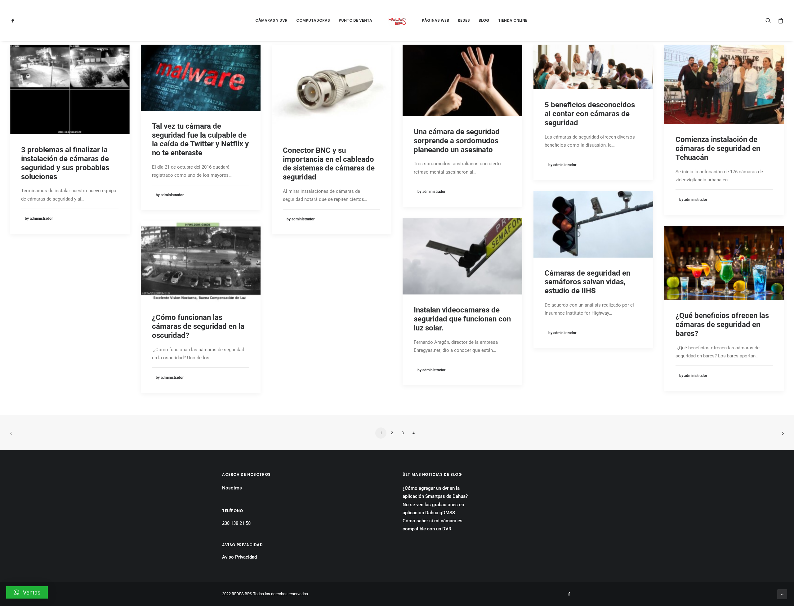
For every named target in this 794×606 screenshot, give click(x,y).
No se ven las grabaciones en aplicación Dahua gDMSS (433, 508)
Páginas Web (435, 20)
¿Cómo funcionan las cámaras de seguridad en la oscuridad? (198, 326)
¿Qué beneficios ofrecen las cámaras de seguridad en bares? (722, 324)
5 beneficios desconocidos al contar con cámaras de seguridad (590, 113)
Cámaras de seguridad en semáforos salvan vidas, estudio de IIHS (587, 282)
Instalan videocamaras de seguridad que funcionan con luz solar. (462, 319)
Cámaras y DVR (271, 20)
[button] (27, 592)
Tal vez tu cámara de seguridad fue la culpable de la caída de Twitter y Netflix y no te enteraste (200, 139)
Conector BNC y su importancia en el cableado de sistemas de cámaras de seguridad (329, 163)
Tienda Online (512, 20)
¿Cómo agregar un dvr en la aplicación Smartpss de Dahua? (435, 492)
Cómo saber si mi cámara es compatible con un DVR (432, 525)
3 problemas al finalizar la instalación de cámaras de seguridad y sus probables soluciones (65, 163)
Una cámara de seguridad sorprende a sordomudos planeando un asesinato (457, 140)
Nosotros (232, 488)
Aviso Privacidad (239, 557)
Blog (484, 20)
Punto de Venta (355, 20)
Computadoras (313, 20)
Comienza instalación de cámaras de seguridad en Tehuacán (718, 148)
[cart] (779, 20)
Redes (464, 20)
